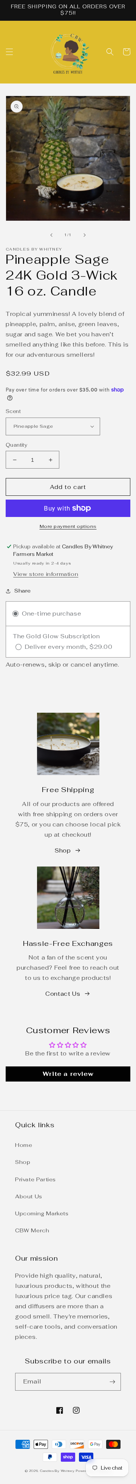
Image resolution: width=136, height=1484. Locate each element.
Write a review (68, 1074)
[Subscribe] (112, 1382)
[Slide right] (84, 235)
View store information (45, 574)
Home (23, 1145)
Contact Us (62, 993)
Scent (13, 411)
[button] (9, 51)
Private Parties (35, 1179)
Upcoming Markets (42, 1213)
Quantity (16, 445)
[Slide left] (51, 235)
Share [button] (22, 590)
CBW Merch (32, 1230)
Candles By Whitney (57, 1471)
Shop (63, 850)
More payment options (68, 526)
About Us (28, 1196)
